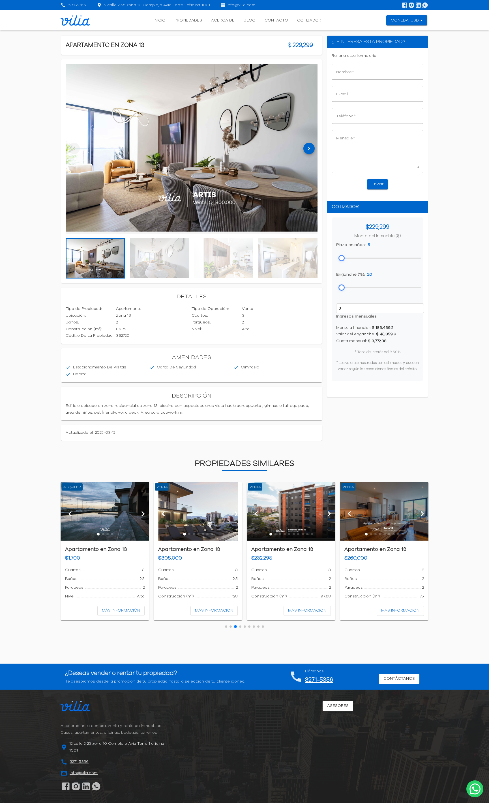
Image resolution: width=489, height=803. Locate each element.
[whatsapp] (425, 5)
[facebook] (404, 5)
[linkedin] (418, 5)
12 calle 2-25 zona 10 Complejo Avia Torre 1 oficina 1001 (116, 747)
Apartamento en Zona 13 (96, 549)
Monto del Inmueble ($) (377, 236)
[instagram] (411, 5)
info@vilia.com (84, 773)
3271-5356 (319, 680)
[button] (98, 534)
